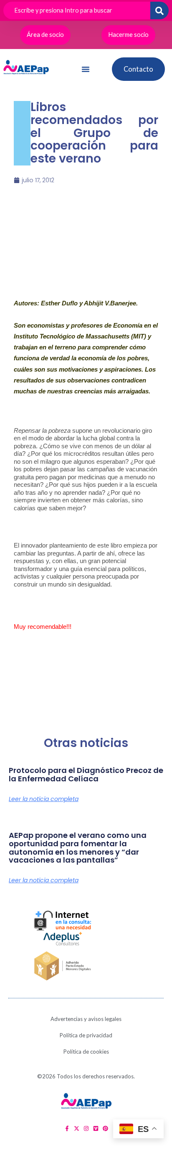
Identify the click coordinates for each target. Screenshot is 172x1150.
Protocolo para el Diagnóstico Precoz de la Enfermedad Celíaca (86, 774)
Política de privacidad (86, 1035)
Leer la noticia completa (43, 799)
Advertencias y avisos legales (86, 1019)
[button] (85, 69)
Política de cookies (86, 1051)
